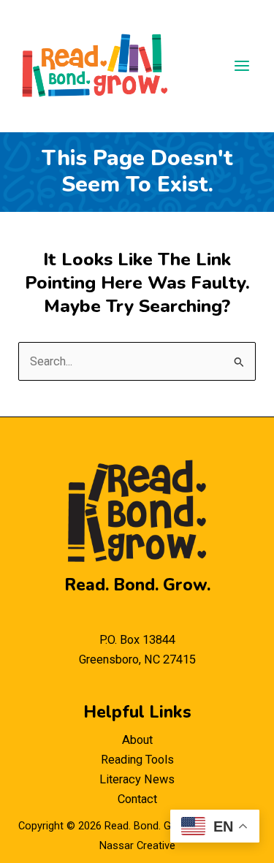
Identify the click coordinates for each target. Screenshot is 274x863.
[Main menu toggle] (241, 66)
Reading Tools (137, 760)
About (137, 740)
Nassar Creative (137, 845)
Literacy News (137, 779)
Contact (137, 799)
